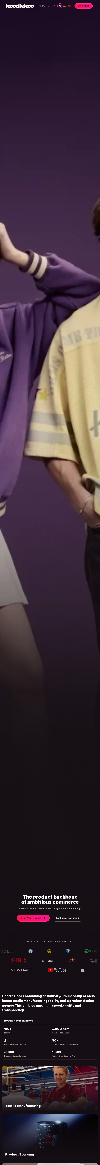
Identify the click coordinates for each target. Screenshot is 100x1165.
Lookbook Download (67, 918)
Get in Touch (83, 6)
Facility (42, 6)
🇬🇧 (59, 5)
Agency (51, 6)
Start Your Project (31, 918)
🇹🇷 (69, 5)
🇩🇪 (64, 5)
